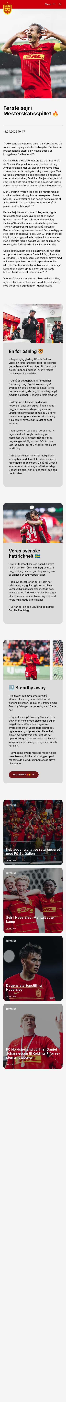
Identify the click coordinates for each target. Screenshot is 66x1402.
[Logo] (7, 8)
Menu (48, 4)
